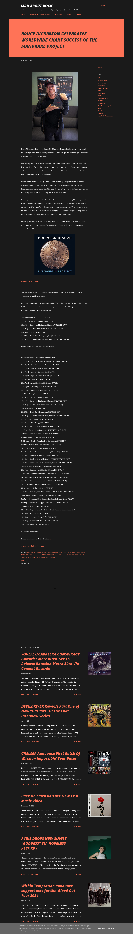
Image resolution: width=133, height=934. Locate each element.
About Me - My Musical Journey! (40, 14)
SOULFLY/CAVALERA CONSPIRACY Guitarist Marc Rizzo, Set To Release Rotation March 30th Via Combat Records (50, 661)
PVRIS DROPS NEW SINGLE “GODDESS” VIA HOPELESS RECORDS (44, 843)
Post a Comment (33, 694)
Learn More (101, 928)
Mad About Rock (36, 5)
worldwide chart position (105, 116)
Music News (101, 93)
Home (23, 14)
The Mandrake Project (104, 106)
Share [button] (100, 67)
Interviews (58, 14)
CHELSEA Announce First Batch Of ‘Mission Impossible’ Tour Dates (50, 756)
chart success (102, 83)
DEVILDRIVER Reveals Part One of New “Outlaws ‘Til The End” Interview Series (50, 711)
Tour (99, 108)
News (79, 14)
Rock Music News (103, 98)
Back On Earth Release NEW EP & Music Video (50, 798)
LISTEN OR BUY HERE (30, 281)
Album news (101, 78)
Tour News (101, 111)
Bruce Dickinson (102, 80)
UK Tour (100, 113)
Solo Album (101, 103)
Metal (99, 90)
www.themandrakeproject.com (32, 546)
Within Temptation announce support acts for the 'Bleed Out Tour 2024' (48, 890)
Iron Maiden (101, 85)
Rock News (101, 101)
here (50, 539)
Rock (99, 96)
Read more (77, 694)
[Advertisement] (51, 624)
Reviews (69, 14)
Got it (111, 928)
